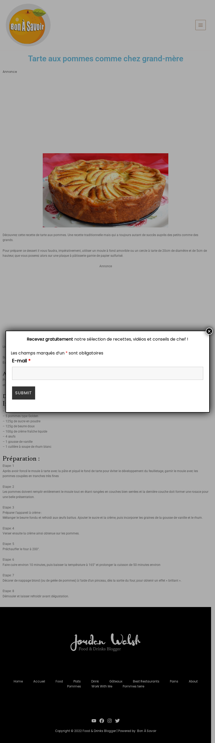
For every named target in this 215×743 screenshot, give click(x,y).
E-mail (21, 360)
